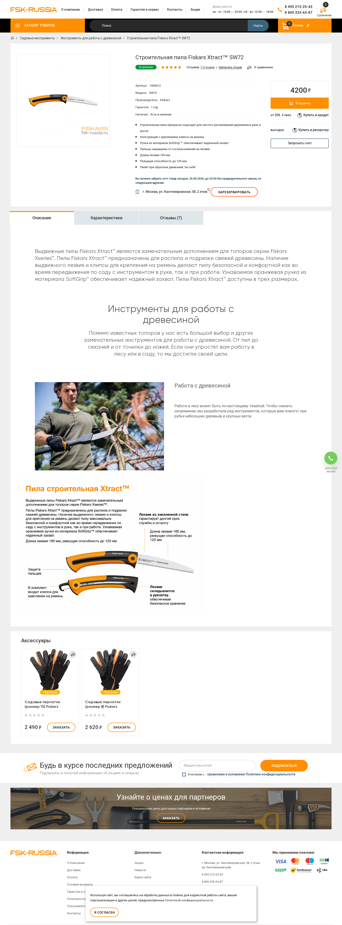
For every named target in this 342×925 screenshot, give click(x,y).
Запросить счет (300, 143)
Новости (140, 870)
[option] (63, 100)
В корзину (303, 103)
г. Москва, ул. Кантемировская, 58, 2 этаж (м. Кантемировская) (231, 865)
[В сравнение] (73, 654)
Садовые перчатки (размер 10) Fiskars (42, 704)
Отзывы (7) (171, 217)
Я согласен (104, 912)
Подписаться (284, 765)
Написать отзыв (230, 67)
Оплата (72, 877)
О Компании (76, 863)
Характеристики (106, 217)
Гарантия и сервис (80, 891)
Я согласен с (241, 774)
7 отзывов (207, 67)
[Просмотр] (50, 671)
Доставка (73, 870)
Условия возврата (80, 884)
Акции (139, 863)
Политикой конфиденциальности (189, 900)
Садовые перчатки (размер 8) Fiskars (103, 704)
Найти (258, 25)
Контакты (74, 913)
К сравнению (263, 67)
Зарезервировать (234, 192)
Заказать (61, 727)
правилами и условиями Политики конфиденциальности (251, 774)
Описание (41, 217)
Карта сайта (142, 877)
